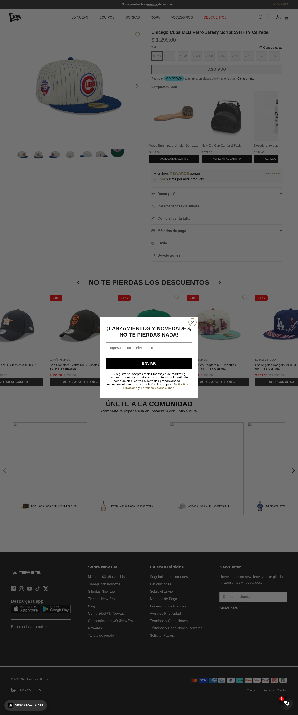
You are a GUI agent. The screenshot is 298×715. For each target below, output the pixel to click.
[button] (25, 705)
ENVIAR (149, 363)
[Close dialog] (192, 322)
